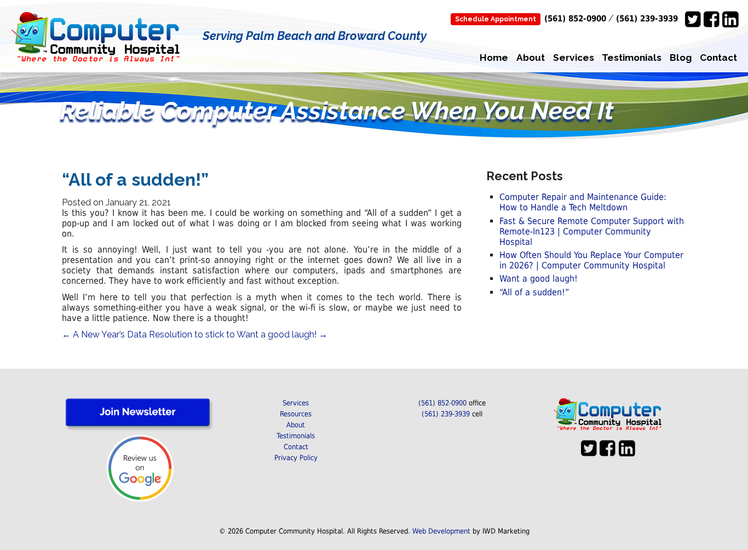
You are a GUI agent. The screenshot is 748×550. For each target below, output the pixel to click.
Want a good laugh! (282, 334)
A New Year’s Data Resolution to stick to (148, 334)
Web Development (441, 531)
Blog (681, 57)
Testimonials (631, 57)
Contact (718, 57)
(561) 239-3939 (647, 18)
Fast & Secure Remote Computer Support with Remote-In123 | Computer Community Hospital (591, 231)
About (530, 57)
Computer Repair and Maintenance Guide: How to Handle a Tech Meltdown (582, 202)
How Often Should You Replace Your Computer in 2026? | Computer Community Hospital (591, 260)
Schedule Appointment (495, 19)
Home (494, 57)
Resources (296, 414)
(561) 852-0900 (575, 18)
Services (573, 57)
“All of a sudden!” (534, 292)
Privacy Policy (296, 458)
